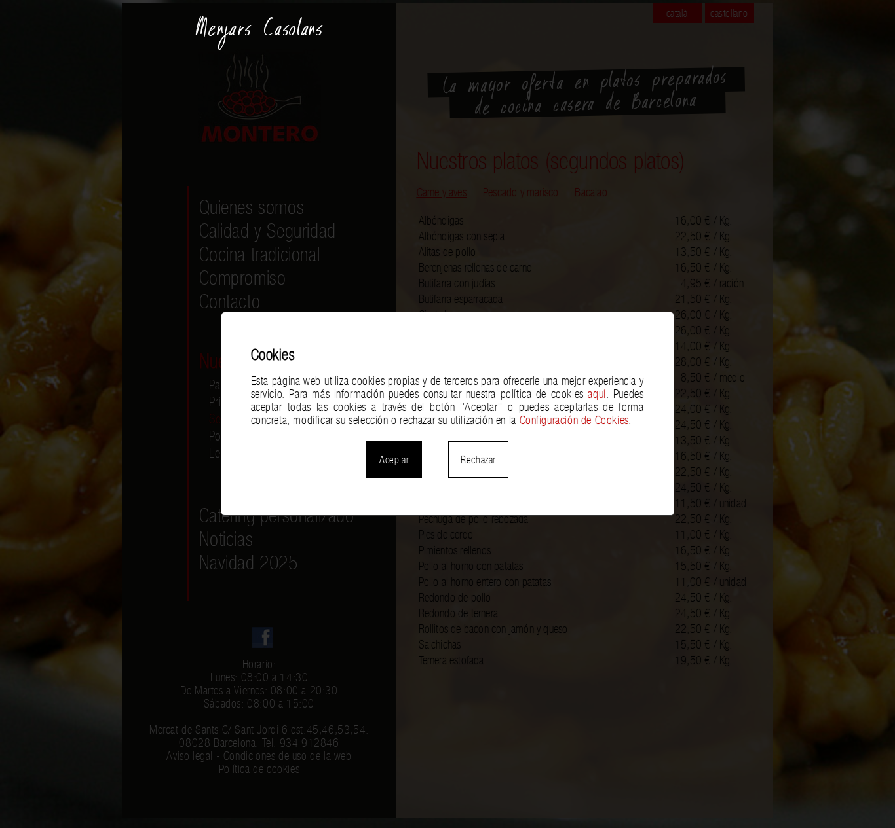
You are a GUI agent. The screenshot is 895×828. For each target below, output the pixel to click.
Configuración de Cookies (574, 420)
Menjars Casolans (259, 34)
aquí (596, 394)
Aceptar (394, 459)
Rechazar (478, 459)
